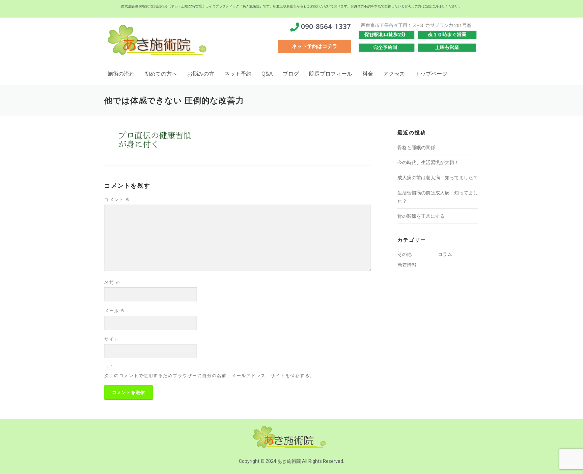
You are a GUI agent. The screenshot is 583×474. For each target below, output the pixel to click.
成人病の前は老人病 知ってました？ (437, 177)
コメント (117, 199)
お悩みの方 (200, 73)
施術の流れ (121, 73)
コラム (445, 254)
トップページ (431, 73)
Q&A (267, 73)
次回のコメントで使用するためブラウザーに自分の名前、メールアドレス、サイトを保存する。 (209, 375)
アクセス (394, 73)
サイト (111, 339)
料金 (367, 73)
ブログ (291, 73)
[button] (314, 46)
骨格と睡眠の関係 (416, 147)
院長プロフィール (330, 73)
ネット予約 (237, 73)
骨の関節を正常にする (421, 216)
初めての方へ (161, 73)
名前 (112, 282)
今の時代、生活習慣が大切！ (428, 162)
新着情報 (406, 265)
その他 (404, 254)
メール (115, 311)
